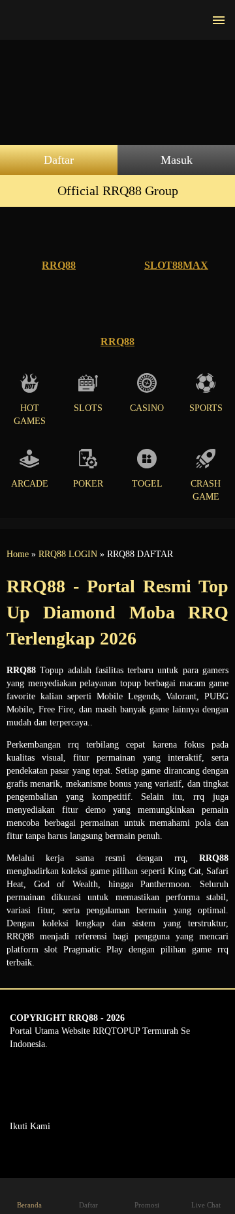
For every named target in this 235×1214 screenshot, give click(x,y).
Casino (147, 408)
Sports (206, 408)
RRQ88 (59, 265)
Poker (88, 484)
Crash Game (206, 490)
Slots (88, 408)
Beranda (29, 1205)
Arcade (29, 484)
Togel (147, 484)
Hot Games (30, 414)
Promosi (146, 1205)
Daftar (59, 159)
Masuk (177, 159)
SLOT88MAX (176, 265)
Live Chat (206, 1205)
